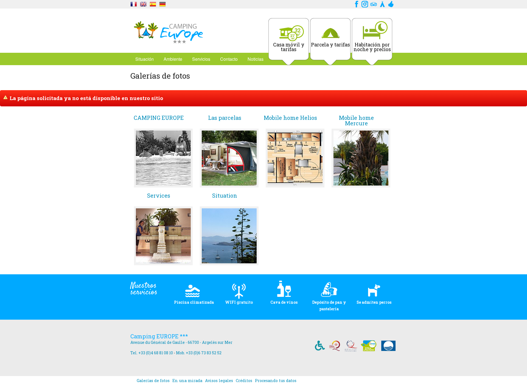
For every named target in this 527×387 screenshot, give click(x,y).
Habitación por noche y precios (372, 47)
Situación (144, 59)
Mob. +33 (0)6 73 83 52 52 (199, 352)
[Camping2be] (382, 3)
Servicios (201, 59)
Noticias (256, 59)
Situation (224, 196)
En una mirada (187, 381)
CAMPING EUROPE (159, 118)
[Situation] (229, 235)
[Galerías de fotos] (133, 3)
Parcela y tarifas (330, 45)
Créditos (244, 381)
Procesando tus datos (275, 381)
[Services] (163, 235)
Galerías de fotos (153, 381)
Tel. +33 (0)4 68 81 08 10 (151, 352)
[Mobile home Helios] (295, 158)
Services (158, 196)
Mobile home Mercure (356, 120)
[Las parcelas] (229, 158)
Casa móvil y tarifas (288, 47)
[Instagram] (364, 3)
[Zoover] (391, 3)
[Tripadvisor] (373, 3)
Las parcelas (224, 118)
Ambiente (173, 59)
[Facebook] (356, 3)
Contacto (229, 59)
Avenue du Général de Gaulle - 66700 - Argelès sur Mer (181, 342)
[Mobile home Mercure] (361, 158)
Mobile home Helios (290, 118)
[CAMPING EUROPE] (163, 158)
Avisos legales (219, 381)
